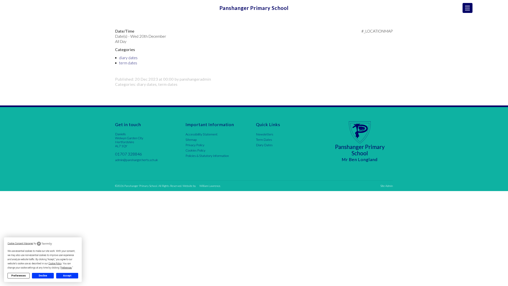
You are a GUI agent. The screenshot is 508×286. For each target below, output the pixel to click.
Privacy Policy (195, 145)
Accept (67, 275)
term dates (128, 62)
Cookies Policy (195, 150)
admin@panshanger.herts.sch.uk (136, 160)
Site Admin (386, 185)
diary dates (128, 57)
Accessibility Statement (201, 134)
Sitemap (191, 139)
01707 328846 (128, 154)
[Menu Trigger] (467, 8)
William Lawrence (209, 185)
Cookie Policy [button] (55, 263)
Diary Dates (264, 145)
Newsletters (264, 134)
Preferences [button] (66, 267)
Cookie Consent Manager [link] (20, 243)
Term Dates (264, 139)
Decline (43, 275)
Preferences (18, 275)
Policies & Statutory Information (207, 155)
